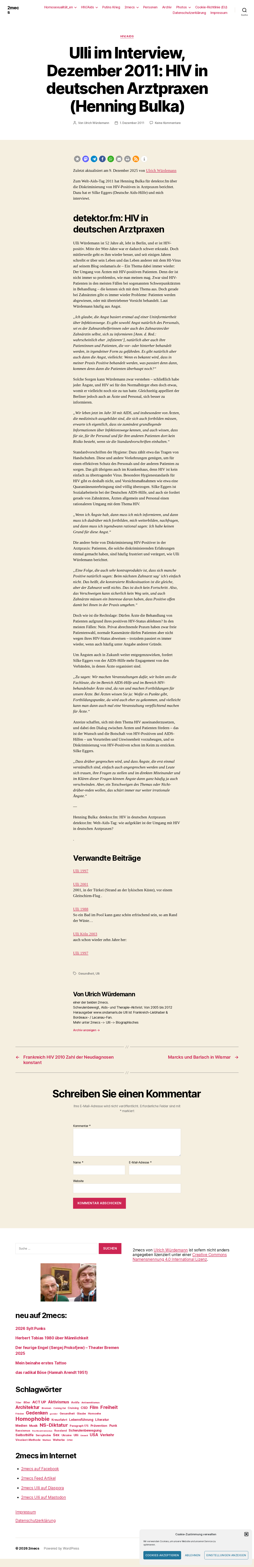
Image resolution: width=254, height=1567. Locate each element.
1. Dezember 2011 (132, 123)
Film (94, 1407)
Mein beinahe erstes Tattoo (41, 1363)
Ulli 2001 (80, 884)
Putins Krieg (111, 7)
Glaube (81, 1413)
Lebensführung (81, 1420)
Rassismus (22, 1430)
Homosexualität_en (58, 7)
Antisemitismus (90, 1402)
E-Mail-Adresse (140, 1162)
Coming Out (59, 1408)
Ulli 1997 (80, 870)
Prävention (99, 1425)
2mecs (13, 10)
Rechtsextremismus (42, 1431)
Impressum (218, 13)
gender (53, 1413)
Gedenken (37, 1413)
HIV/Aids (87, 7)
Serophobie (43, 1435)
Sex (56, 1435)
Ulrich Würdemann (96, 123)
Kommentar (82, 1126)
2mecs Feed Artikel (38, 1478)
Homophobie (32, 1419)
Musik (33, 1425)
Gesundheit (86, 973)
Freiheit (109, 1407)
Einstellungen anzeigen (226, 1555)
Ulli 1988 (80, 909)
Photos (181, 7)
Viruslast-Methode (27, 1439)
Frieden (19, 1413)
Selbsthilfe (24, 1435)
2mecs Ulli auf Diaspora (42, 1488)
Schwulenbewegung (85, 1430)
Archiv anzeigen (86, 1030)
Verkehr (107, 1435)
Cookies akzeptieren (162, 1555)
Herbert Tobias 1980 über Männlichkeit (51, 1338)
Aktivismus (58, 1402)
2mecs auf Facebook (40, 1468)
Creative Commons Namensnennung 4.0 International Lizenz (180, 1257)
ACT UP (39, 1402)
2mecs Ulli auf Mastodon (43, 1497)
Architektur (27, 1407)
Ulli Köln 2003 (85, 934)
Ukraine (67, 1435)
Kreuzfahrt (59, 1420)
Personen (150, 7)
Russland (60, 1430)
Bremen (46, 1408)
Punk (113, 1425)
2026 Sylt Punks (30, 1328)
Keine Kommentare (168, 123)
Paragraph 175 (79, 1425)
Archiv (167, 7)
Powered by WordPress (61, 1548)
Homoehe (94, 1413)
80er (26, 1402)
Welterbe (59, 1439)
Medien (21, 1425)
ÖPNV (70, 1440)
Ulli (98, 973)
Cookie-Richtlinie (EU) (211, 7)
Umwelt (84, 1435)
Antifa (75, 1402)
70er (18, 1402)
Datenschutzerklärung (189, 13)
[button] (246, 1534)
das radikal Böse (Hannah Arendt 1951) (51, 1372)
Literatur (102, 1420)
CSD (84, 1408)
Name (78, 1162)
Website (78, 1181)
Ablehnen (192, 1555)
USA (94, 1434)
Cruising (73, 1407)
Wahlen (46, 1440)
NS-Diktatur (54, 1425)
